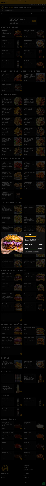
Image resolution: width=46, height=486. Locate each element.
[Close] (43, 233)
